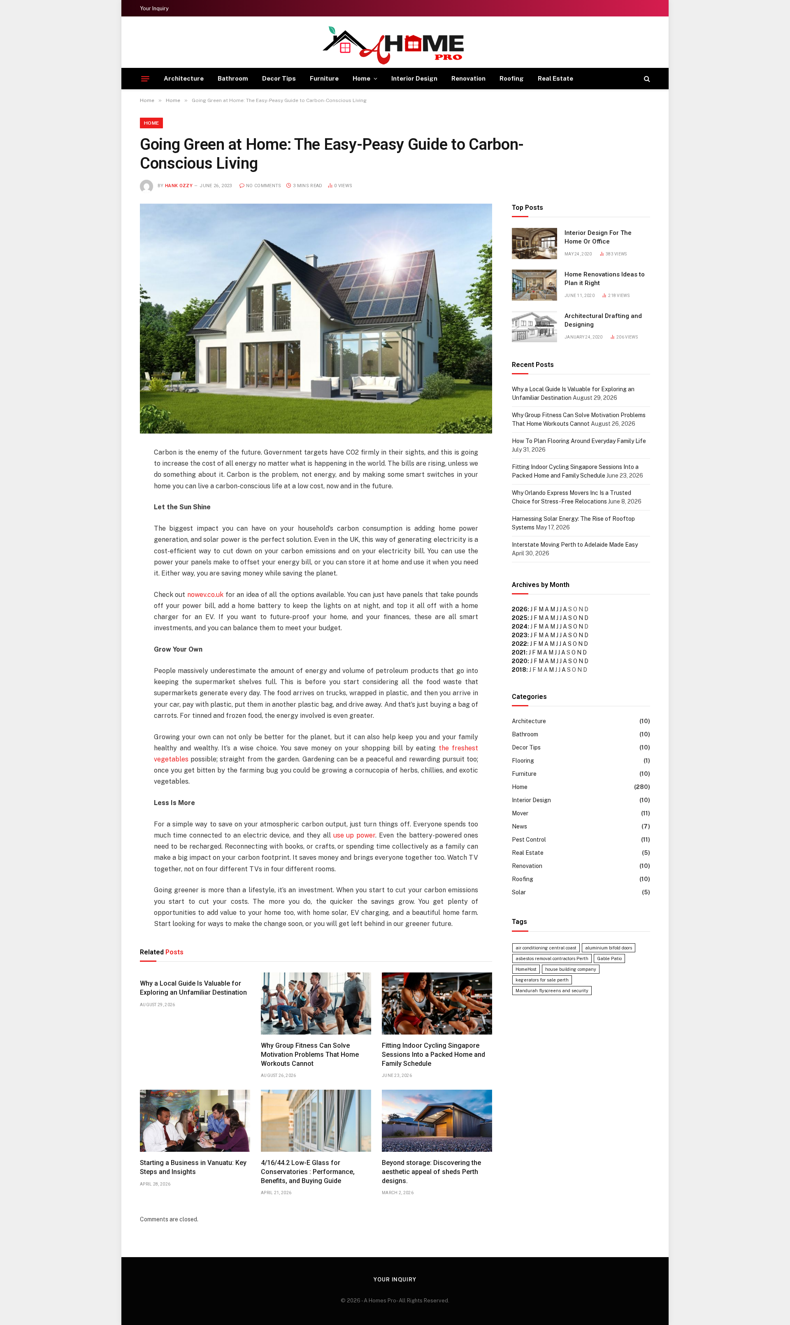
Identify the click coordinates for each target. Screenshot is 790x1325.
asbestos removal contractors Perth (552, 958)
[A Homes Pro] (395, 45)
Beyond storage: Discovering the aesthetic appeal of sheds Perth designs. (431, 1172)
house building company (570, 969)
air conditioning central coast (546, 947)
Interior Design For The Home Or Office (598, 237)
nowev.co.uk (205, 595)
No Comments (263, 185)
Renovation (468, 78)
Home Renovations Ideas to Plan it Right (605, 279)
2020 (519, 661)
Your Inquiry (154, 8)
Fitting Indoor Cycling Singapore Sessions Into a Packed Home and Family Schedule (433, 1054)
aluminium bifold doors (608, 947)
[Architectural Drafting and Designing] (534, 326)
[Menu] (145, 79)
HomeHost (526, 969)
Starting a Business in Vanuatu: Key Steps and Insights (193, 1167)
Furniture (324, 78)
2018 (519, 669)
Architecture (184, 78)
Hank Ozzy (179, 185)
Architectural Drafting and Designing (603, 320)
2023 (519, 635)
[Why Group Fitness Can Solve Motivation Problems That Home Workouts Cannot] (316, 1003)
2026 (519, 609)
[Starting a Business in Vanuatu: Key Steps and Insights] (195, 1121)
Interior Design (414, 78)
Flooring (523, 760)
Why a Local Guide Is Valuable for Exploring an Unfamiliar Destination (193, 987)
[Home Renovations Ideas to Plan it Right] (534, 285)
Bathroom (233, 78)
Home (361, 78)
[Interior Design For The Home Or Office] (534, 243)
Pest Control (529, 839)
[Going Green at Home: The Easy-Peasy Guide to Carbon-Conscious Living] (316, 319)
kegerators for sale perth (542, 979)
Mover (520, 813)
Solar (519, 892)
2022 (519, 643)
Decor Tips (279, 78)
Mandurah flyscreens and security (552, 990)
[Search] (646, 79)
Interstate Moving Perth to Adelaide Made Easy (575, 544)
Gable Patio (609, 958)
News (519, 826)
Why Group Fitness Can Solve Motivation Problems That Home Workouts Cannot (310, 1054)
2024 (519, 626)
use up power (354, 835)
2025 (519, 618)
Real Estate (555, 78)
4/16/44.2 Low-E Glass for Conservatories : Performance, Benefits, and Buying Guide (308, 1172)
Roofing (512, 78)
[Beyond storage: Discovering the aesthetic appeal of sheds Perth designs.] (437, 1121)
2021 (519, 652)
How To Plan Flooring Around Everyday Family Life (579, 441)
